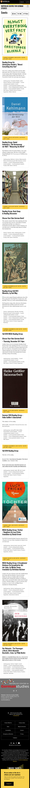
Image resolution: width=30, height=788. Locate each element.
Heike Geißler (19, 430)
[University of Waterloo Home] (5, 2)
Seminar (14, 91)
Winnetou (17, 311)
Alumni (7, 90)
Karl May (21, 311)
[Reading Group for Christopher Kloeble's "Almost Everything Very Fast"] (15, 36)
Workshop (15, 237)
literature (9, 82)
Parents (11, 90)
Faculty (22, 88)
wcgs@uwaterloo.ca (5, 699)
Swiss (13, 232)
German (5, 82)
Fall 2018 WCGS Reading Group (12, 334)
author (21, 80)
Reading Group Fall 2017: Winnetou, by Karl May (10, 292)
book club (20, 545)
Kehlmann (13, 159)
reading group (6, 80)
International (12, 594)
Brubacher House (7, 313)
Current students (15, 82)
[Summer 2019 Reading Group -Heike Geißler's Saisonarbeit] (15, 388)
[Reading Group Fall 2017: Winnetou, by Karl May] (15, 263)
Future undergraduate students (16, 87)
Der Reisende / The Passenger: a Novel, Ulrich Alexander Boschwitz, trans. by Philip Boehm (13, 650)
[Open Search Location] (28, 2)
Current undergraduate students (16, 162)
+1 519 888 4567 (16, 715)
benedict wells (14, 470)
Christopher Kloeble (15, 80)
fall (20, 470)
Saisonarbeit (6, 431)
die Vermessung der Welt (12, 160)
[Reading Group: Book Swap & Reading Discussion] (15, 187)
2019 (18, 470)
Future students (6, 668)
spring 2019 (13, 430)
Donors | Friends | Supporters (16, 321)
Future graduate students (14, 88)
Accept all (9, 783)
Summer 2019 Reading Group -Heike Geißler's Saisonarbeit (12, 416)
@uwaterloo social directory (15, 745)
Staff (4, 90)
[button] (23, 2)
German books (14, 545)
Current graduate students (15, 85)
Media (10, 91)
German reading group (16, 588)
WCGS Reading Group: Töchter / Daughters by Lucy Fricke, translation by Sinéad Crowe (12, 532)
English (16, 663)
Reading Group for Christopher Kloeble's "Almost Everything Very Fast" (12, 64)
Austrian (9, 232)
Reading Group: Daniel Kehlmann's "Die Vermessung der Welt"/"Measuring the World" (13, 144)
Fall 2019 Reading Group (10, 451)
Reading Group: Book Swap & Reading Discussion (11, 212)
